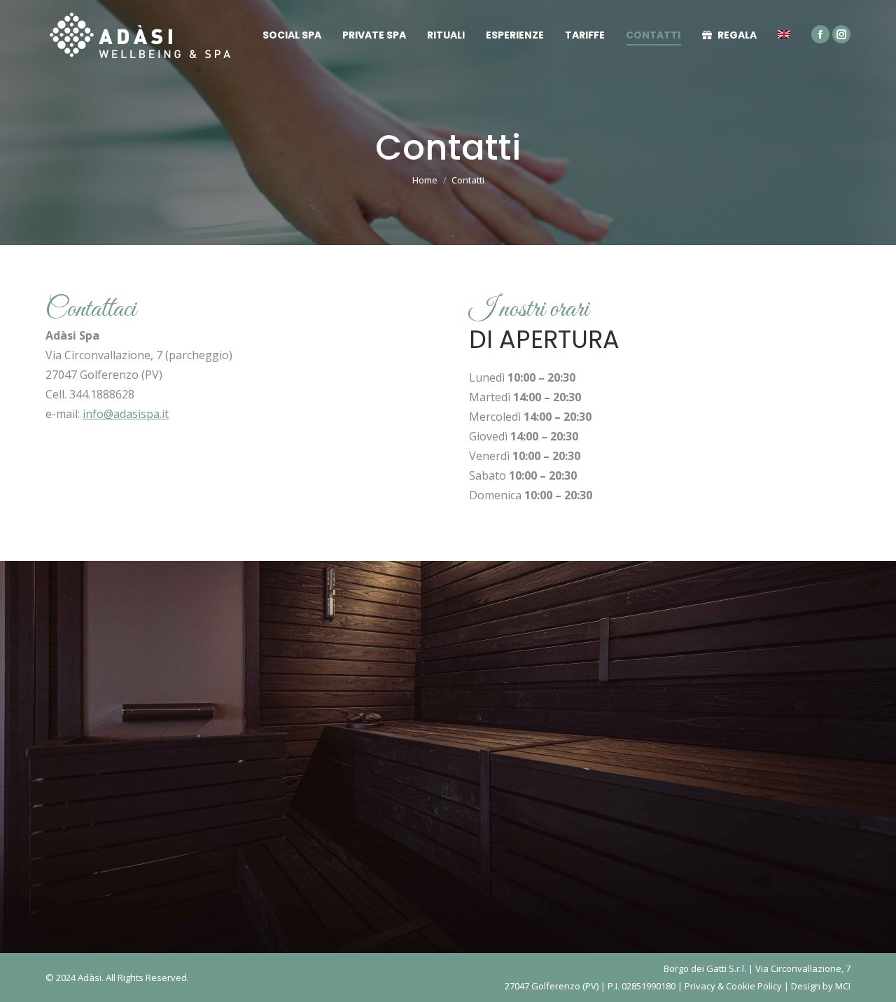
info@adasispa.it (126, 414)
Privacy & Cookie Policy (733, 986)
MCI (842, 986)
